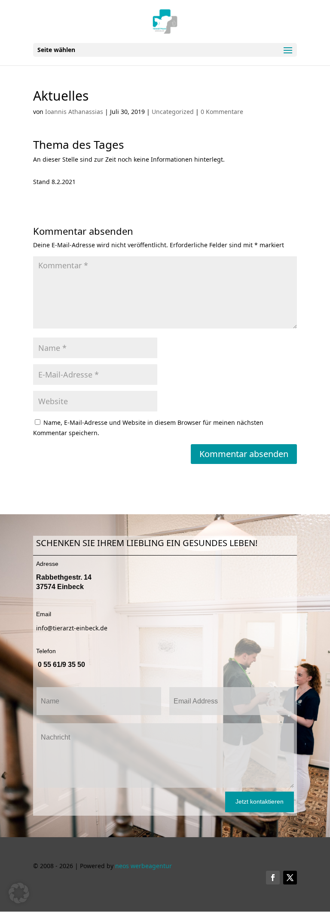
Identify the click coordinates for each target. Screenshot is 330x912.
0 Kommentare (222, 111)
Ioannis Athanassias (74, 111)
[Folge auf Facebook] (273, 877)
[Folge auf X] (290, 877)
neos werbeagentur (143, 866)
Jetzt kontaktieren (259, 801)
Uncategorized (173, 111)
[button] (19, 893)
